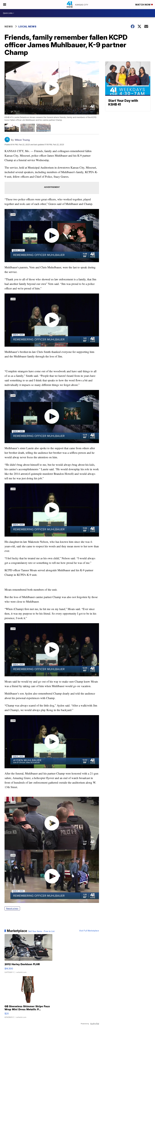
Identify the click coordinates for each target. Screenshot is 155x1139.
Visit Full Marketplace (89, 931)
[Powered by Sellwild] (94, 1024)
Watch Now (143, 4)
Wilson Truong (22, 139)
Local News (27, 26)
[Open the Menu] (4, 4)
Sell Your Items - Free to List (41, 931)
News (9, 26)
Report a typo (12, 908)
